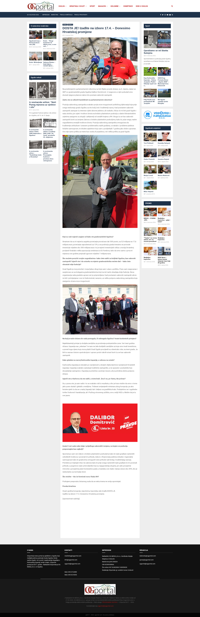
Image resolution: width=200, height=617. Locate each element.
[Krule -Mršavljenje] (35, 56)
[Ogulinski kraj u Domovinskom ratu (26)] (35, 34)
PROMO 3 (70, 24)
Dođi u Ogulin (142, 6)
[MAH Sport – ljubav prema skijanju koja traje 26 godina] (164, 251)
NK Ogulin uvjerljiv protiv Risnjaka (163, 101)
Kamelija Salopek (164, 143)
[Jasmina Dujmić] (164, 153)
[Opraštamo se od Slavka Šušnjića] (157, 39)
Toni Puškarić (148, 143)
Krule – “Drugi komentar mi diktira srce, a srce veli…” (49, 43)
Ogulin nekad (36, 77)
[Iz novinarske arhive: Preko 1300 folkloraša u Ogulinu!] (35, 123)
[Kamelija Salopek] (164, 136)
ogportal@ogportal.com (72, 564)
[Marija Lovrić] (150, 169)
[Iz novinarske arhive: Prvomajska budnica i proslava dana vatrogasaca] (49, 144)
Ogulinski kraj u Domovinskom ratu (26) (34, 42)
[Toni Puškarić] (150, 136)
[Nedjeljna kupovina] (164, 231)
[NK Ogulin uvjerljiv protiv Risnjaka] (164, 93)
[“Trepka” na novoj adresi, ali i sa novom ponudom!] (150, 231)
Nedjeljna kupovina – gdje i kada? (164, 220)
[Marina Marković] (164, 169)
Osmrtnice (128, 6)
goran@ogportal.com (147, 560)
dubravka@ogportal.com (148, 556)
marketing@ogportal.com (73, 556)
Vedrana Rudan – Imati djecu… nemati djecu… (49, 64)
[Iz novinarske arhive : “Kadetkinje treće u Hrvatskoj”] (35, 144)
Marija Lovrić (148, 175)
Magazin (102, 6)
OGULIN (62, 6)
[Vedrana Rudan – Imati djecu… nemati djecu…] (49, 56)
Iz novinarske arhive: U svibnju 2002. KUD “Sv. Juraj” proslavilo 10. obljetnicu (49, 133)
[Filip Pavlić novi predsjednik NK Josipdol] (150, 93)
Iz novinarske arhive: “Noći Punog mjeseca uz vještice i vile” (42, 104)
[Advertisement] (100, 516)
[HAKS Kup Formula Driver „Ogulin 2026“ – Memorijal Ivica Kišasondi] (164, 71)
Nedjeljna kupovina (161, 238)
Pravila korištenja (66, 14)
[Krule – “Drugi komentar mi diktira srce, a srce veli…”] (49, 34)
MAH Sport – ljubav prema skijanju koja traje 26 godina (164, 260)
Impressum (45, 14)
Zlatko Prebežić (149, 159)
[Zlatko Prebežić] (150, 153)
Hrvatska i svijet (77, 6)
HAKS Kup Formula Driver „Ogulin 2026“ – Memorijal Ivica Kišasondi (163, 81)
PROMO (65, 24)
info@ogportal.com (71, 560)
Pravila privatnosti (80, 14)
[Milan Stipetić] (150, 185)
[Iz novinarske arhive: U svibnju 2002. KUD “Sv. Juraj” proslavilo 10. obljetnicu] (49, 123)
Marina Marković (163, 175)
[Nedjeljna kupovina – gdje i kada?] (164, 212)
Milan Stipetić (148, 191)
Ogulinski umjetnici (152, 128)
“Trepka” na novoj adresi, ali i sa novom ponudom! (150, 239)
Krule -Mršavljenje (35, 62)
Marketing (54, 14)
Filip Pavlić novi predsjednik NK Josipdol (149, 101)
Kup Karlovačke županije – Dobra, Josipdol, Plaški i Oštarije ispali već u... (150, 81)
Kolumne (114, 6)
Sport (92, 6)
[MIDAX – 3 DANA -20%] (150, 212)
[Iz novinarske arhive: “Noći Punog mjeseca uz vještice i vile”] (42, 91)
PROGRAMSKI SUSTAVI (109, 602)
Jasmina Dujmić (163, 159)
